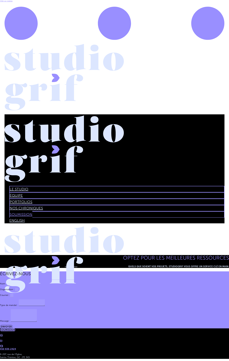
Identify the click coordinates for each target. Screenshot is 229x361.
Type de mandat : (9, 305)
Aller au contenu (6, 1)
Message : (5, 321)
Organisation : (7, 289)
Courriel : (5, 295)
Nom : (3, 283)
